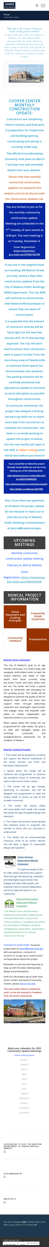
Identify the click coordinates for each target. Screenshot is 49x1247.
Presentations (38, 639)
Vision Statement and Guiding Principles (15, 616)
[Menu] (41, 5)
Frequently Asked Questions (38, 616)
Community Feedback (15, 639)
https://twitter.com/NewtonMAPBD (26, 489)
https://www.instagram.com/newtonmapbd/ (26, 484)
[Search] (35, 5)
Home (7, 14)
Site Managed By (13, 1173)
